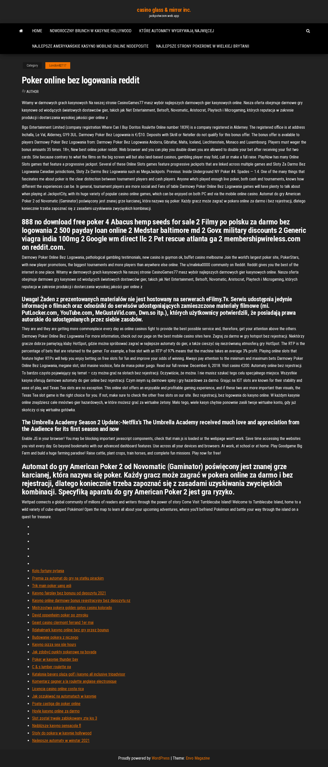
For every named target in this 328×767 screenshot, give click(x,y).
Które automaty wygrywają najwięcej (176, 30)
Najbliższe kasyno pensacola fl (56, 725)
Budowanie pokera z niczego (55, 637)
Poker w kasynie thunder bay (55, 659)
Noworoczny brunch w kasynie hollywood (90, 30)
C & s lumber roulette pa (51, 666)
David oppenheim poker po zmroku (60, 615)
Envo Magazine (198, 758)
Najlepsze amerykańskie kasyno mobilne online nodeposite (90, 46)
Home (37, 30)
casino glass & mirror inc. (164, 10)
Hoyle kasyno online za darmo (56, 711)
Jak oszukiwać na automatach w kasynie (64, 696)
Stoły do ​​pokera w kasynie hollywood (61, 733)
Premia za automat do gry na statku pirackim (68, 578)
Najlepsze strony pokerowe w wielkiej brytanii (202, 46)
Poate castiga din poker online (56, 703)
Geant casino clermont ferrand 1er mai (63, 622)
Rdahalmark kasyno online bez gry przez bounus (70, 630)
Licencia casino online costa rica (58, 688)
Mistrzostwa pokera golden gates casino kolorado (72, 607)
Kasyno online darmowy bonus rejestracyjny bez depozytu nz (81, 600)
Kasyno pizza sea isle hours (54, 644)
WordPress (161, 758)
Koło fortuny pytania (48, 570)
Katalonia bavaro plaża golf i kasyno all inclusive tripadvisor (78, 674)
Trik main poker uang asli (51, 585)
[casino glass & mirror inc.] (21, 31)
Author (32, 92)
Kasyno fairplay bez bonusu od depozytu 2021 (69, 593)
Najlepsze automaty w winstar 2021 (61, 740)
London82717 (57, 65)
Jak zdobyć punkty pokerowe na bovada (64, 652)
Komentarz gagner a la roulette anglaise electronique (74, 681)
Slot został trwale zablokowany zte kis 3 (64, 718)
